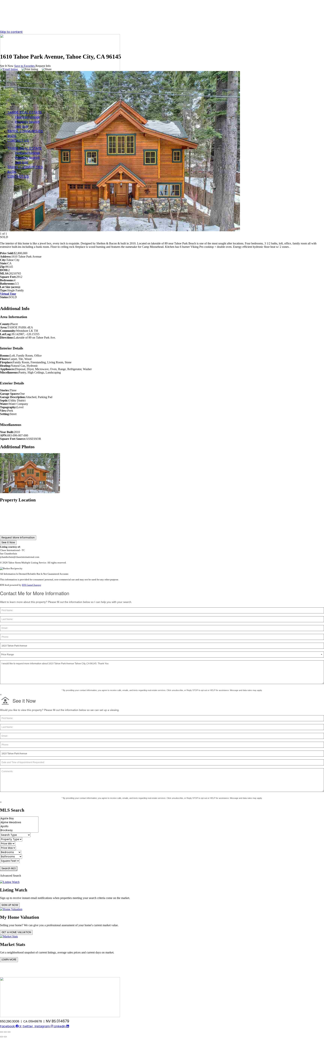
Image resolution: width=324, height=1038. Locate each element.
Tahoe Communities (25, 131)
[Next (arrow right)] (5, 1036)
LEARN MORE (9, 959)
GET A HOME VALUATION (16, 932)
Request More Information (18, 537)
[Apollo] (19, 827)
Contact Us (18, 140)
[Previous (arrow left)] (1, 1036)
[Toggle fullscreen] (5, 1032)
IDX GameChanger (31, 585)
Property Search (27, 122)
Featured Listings (27, 117)
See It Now (8, 542)
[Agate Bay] (19, 819)
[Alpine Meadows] (19, 823)
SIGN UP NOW (10, 905)
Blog (12, 136)
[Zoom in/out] (9, 1032)
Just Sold (21, 126)
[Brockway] (19, 830)
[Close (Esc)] (1, 1032)
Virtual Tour (8, 293)
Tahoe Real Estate (25, 112)
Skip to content (11, 32)
